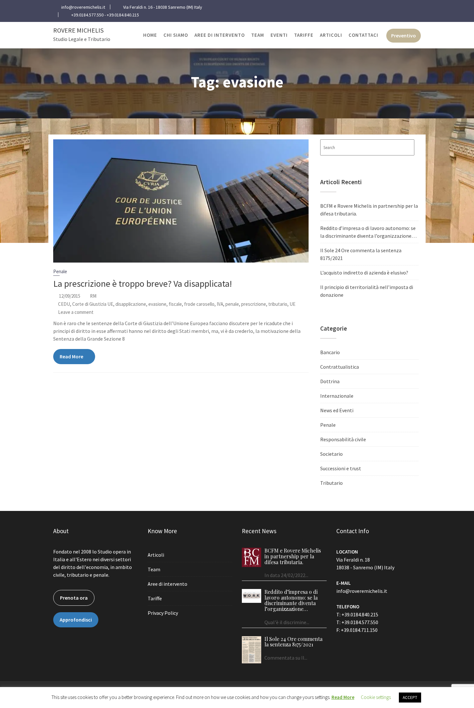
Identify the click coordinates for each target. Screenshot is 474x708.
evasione (157, 304)
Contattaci (363, 35)
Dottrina (330, 381)
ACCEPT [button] (410, 697)
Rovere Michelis (78, 30)
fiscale (175, 304)
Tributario (331, 483)
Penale (60, 271)
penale (232, 304)
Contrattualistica (339, 367)
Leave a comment (76, 312)
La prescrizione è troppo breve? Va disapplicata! (142, 283)
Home (150, 35)
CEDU (64, 304)
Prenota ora (74, 597)
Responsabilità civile (343, 439)
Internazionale (336, 396)
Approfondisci (76, 619)
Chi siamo (175, 35)
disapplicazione (130, 304)
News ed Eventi (336, 410)
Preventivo (403, 35)
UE (292, 304)
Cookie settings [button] (376, 697)
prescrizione (253, 304)
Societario (331, 454)
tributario (277, 304)
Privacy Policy (163, 613)
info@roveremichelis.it (361, 591)
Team (257, 35)
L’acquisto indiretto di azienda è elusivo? (364, 272)
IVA (220, 304)
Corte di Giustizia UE (92, 304)
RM (93, 296)
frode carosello (199, 304)
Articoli (331, 35)
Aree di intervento (219, 35)
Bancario (330, 352)
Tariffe (303, 35)
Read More (71, 356)
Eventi (279, 35)
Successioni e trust (340, 468)
